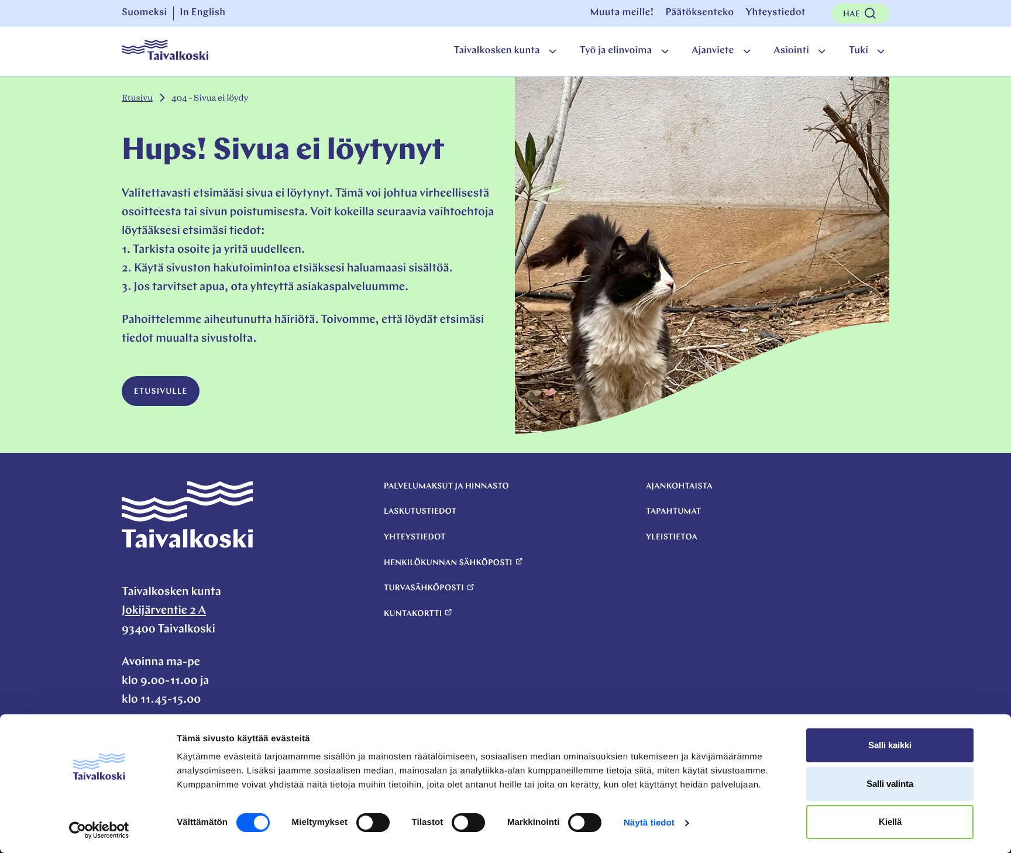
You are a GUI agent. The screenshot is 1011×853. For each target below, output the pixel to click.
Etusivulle (160, 391)
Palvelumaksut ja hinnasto (446, 486)
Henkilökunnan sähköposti (448, 563)
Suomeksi (144, 13)
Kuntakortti (413, 614)
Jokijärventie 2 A (164, 611)
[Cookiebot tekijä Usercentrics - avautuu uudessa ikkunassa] (99, 830)
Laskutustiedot (420, 511)
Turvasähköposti (424, 588)
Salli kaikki (890, 745)
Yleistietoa (671, 537)
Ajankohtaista (679, 486)
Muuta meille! (622, 13)
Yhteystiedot (775, 13)
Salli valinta (889, 784)
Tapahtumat (673, 511)
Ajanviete (713, 51)
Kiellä (890, 822)
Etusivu (137, 98)
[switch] (373, 822)
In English (202, 13)
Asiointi (791, 51)
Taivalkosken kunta (496, 51)
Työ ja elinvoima (616, 51)
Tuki (858, 51)
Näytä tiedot (649, 823)
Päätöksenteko (699, 13)
